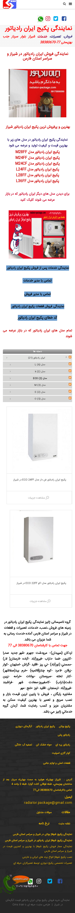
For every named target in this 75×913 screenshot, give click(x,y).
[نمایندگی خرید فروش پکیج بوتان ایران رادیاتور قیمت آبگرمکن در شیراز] (9, 4)
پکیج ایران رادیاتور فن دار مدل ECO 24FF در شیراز (39, 480)
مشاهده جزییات (36, 498)
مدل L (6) (40, 365)
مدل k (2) (40, 371)
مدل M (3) (40, 385)
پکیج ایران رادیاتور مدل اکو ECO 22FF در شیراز (41, 583)
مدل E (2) (40, 392)
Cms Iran (18, 905)
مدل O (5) (40, 399)
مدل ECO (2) (40, 378)
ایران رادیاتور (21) (36, 358)
